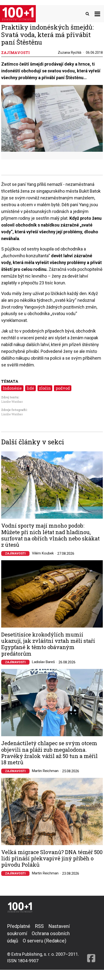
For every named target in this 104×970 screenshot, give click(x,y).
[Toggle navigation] (97, 13)
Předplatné (18, 926)
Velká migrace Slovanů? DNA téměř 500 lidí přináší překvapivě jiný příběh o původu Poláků (52, 858)
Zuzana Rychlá (69, 52)
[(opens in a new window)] (91, 943)
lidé (30, 388)
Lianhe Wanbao (12, 401)
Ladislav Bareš (43, 662)
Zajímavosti (15, 553)
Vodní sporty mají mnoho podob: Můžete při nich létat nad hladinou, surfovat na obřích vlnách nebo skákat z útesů (50, 535)
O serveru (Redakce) (44, 941)
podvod (63, 388)
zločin (45, 388)
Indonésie (12, 388)
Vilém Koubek (43, 553)
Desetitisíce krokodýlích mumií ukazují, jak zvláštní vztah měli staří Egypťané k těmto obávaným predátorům (48, 644)
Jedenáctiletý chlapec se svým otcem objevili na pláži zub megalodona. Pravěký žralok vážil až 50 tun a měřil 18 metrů (49, 753)
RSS (39, 926)
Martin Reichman (45, 771)
